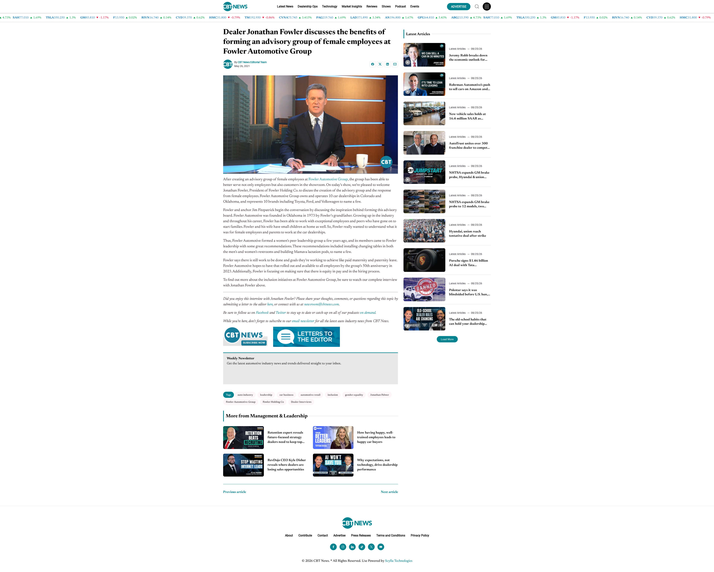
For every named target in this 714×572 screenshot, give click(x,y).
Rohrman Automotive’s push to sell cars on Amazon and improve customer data (469, 87)
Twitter (281, 313)
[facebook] (333, 547)
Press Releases (361, 535)
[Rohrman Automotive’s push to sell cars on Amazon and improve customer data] (424, 84)
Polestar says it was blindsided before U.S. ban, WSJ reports (468, 293)
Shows (386, 6)
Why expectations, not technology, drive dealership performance (377, 465)
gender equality (354, 395)
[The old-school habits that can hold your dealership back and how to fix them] (424, 319)
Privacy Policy (420, 535)
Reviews (371, 6)
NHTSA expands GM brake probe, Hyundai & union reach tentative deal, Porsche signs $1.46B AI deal (470, 175)
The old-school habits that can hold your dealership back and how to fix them (467, 322)
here (270, 304)
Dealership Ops (308, 6)
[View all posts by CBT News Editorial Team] (228, 64)
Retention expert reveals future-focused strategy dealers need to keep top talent (285, 438)
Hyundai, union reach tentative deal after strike (467, 234)
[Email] (395, 64)
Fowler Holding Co (273, 402)
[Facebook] (373, 64)
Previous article (234, 492)
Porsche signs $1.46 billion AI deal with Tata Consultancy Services (468, 263)
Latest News (285, 6)
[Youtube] (380, 547)
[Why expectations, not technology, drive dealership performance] (333, 465)
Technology (329, 6)
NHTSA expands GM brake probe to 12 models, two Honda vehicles (469, 205)
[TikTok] (361, 547)
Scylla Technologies (398, 561)
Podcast (400, 6)
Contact (323, 535)
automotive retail (310, 395)
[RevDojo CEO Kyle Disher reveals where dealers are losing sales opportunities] (243, 465)
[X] (380, 64)
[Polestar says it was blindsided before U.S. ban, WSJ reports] (424, 289)
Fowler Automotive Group (328, 179)
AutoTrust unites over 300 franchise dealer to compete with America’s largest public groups (470, 146)
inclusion (333, 395)
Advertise (339, 535)
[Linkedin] (387, 64)
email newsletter (303, 321)
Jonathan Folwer (379, 395)
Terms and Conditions (390, 535)
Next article (389, 492)
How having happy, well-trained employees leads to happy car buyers (376, 437)
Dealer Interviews (301, 402)
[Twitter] (371, 547)
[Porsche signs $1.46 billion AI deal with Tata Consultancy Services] (424, 260)
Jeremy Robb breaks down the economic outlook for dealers (468, 58)
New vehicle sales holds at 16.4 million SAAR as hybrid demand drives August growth (467, 117)
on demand (367, 313)
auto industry (245, 395)
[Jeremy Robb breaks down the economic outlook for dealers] (424, 55)
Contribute (305, 535)
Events (414, 6)
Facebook (262, 313)
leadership (266, 395)
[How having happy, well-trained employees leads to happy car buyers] (333, 437)
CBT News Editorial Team (252, 62)
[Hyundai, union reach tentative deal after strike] (424, 231)
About (289, 535)
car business (286, 395)
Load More (447, 339)
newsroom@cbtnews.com (321, 304)
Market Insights (352, 6)
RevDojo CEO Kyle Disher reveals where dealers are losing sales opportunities (287, 465)
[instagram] (343, 547)
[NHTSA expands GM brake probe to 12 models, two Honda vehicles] (424, 201)
